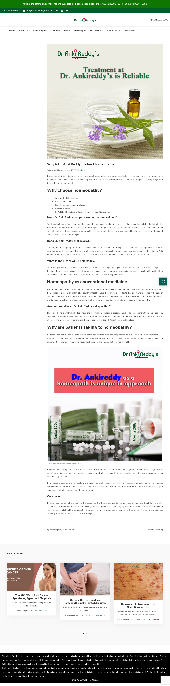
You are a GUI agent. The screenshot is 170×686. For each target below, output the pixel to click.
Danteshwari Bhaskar (55, 170)
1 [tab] (83, 633)
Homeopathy (68, 530)
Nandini (19, 611)
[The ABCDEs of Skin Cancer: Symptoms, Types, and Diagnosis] (32, 576)
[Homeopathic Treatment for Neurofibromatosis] (138, 581)
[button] (163, 281)
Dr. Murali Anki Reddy (73, 615)
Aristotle (82, 170)
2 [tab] (86, 633)
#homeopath (55, 530)
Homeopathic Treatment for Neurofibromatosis (138, 606)
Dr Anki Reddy (41, 611)
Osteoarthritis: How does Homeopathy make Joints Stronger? (85, 601)
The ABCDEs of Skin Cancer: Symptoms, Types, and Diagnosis (31, 597)
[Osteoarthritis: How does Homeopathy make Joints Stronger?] (85, 579)
